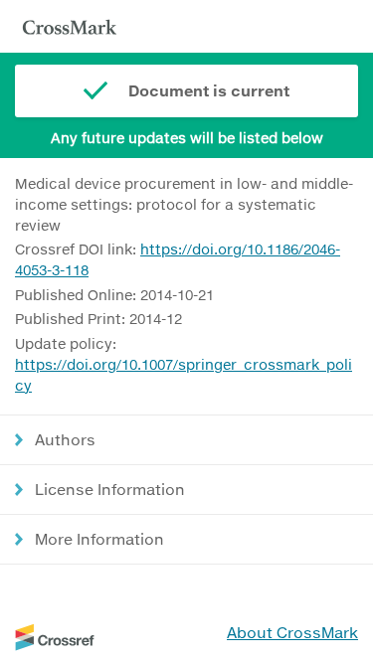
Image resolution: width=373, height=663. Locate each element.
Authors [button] (65, 439)
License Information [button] (110, 489)
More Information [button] (99, 539)
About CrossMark (292, 632)
